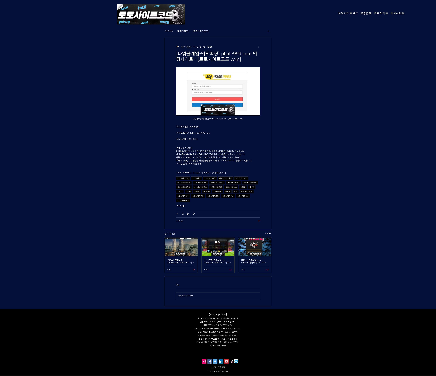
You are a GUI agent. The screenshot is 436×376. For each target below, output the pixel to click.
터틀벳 (243, 187)
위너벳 (188, 191)
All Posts (169, 31)
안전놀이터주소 (228, 196)
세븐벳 (251, 187)
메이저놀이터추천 (217, 183)
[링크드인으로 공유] (188, 214)
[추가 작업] (258, 46)
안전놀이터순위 (183, 196)
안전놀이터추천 (198, 196)
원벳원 (227, 191)
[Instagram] (204, 361)
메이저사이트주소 (183, 187)
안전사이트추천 (216, 187)
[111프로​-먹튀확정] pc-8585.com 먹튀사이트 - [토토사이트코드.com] (217, 261)
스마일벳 (206, 191)
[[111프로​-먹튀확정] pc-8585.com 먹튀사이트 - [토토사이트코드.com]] (218, 247)
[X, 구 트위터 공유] (183, 214)
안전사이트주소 (183, 200)
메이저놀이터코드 (200, 183)
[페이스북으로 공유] (177, 214)
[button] (268, 31)
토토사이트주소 (241, 178)
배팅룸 (197, 191)
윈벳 (235, 191)
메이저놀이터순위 (183, 183)
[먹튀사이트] (182, 31)
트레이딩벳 (218, 191)
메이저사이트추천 (225, 178)
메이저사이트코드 (233, 183)
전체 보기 (268, 233)
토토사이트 (196, 178)
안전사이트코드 (246, 191)
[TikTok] (232, 361)
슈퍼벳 (179, 191)
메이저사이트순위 (250, 183)
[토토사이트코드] (200, 31)
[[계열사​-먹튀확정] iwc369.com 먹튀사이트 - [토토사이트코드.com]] (181, 247)
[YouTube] (226, 361)
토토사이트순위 (183, 178)
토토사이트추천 (209, 178)
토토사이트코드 (231, 187)
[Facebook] (209, 361)
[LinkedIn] (221, 361)
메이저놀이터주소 (200, 187)
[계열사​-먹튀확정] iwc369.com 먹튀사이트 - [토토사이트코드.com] (180, 261)
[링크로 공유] (194, 214)
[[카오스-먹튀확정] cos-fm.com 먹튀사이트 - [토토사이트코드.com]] (254, 247)
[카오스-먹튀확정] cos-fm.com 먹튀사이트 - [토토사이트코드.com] (254, 261)
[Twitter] (215, 361)
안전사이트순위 (243, 196)
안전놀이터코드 (213, 196)
